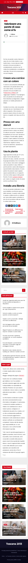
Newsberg (23, 550)
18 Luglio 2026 (9, 514)
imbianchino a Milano (10, 92)
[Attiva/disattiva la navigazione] (13, 13)
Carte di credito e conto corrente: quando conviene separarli (14, 277)
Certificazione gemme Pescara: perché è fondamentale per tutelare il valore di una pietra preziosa (14, 357)
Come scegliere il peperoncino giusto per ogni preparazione (14, 261)
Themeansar (14, 552)
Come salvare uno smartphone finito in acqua (19, 211)
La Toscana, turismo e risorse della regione (16, 556)
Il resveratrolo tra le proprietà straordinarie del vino (9, 211)
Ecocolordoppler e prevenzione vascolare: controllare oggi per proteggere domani (12, 344)
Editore (13, 34)
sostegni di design (18, 177)
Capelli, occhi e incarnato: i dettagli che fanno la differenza (14, 528)
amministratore (18, 247)
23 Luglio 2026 (9, 480)
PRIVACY (21, 375)
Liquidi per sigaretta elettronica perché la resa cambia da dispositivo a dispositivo (14, 302)
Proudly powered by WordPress (9, 550)
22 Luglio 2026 (9, 497)
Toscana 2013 (14, 7)
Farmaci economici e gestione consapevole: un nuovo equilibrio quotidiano (12, 337)
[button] (23, 12)
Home (3, 556)
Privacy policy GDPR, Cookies (14, 559)
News (6, 20)
